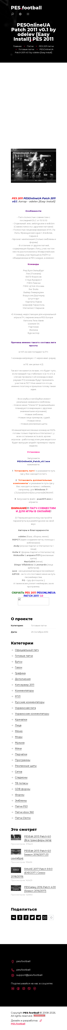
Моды (18, 736)
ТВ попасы (21, 783)
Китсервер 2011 (24, 684)
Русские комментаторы (29, 702)
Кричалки (21, 719)
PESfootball (26, 8)
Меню (19, 731)
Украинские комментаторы (32, 713)
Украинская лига (25, 707)
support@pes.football (29, 975)
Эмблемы (21, 800)
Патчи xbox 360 (24, 812)
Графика (20, 673)
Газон (18, 667)
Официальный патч (27, 649)
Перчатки (21, 754)
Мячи (18, 748)
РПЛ (18, 696)
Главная (17, 46)
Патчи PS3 (21, 806)
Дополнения (23, 678)
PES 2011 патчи (46, 46)
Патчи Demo (23, 817)
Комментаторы (24, 690)
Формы (19, 794)
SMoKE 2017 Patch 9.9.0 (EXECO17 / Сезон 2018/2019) (32, 872)
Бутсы (18, 661)
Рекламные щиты (26, 765)
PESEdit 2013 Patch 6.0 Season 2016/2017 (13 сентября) (31, 854)
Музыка (19, 742)
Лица (18, 725)
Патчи (30, 46)
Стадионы (21, 777)
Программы (22, 759)
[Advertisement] (33, 97)
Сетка (18, 771)
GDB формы (22, 788)
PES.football (18, 1023)
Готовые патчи (26, 49)
